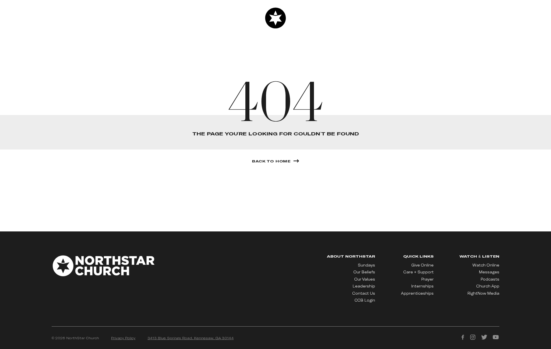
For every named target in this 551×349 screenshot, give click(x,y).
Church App (487, 286)
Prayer (427, 279)
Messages (489, 272)
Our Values (364, 279)
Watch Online (485, 265)
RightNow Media (483, 293)
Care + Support (418, 272)
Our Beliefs (364, 272)
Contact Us (363, 293)
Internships (422, 286)
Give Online (423, 265)
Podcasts (490, 279)
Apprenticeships (417, 293)
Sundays (366, 265)
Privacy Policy (123, 338)
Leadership (364, 286)
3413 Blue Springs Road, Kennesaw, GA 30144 (191, 338)
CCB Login (365, 300)
